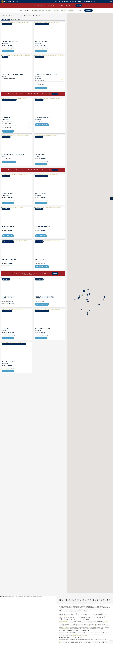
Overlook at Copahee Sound (12, 74)
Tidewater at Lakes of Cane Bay (46, 74)
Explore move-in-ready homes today (79, 635)
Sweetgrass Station (42, 329)
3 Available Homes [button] (40, 50)
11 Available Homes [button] (8, 202)
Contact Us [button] (88, 10)
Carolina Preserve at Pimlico (13, 154)
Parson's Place (40, 259)
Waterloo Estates (8, 361)
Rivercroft (6, 329)
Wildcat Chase (40, 193)
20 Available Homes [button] (41, 338)
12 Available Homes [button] (8, 131)
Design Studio (73, 1)
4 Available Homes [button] (7, 50)
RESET (79, 10)
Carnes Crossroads (42, 117)
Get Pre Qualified (88, 1)
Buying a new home (63, 621)
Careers (96, 1)
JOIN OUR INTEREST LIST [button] (41, 124)
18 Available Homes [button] (41, 202)
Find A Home (57, 1)
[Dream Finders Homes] (9, 1)
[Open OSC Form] (111, 198)
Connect (80, 1)
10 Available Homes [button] (41, 164)
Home (21, 10)
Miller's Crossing (41, 41)
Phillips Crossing (8, 297)
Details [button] (79, 5)
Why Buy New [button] (65, 1)
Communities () (5, 19)
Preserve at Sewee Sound (44, 297)
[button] (79, 296)
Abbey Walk (6, 117)
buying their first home (64, 628)
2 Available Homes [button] (7, 338)
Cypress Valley (7, 193)
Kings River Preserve (42, 226)
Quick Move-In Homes (15, 19)
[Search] (111, 1)
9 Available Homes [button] (40, 88)
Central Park (40, 154)
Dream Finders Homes (64, 613)
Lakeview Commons (9, 259)
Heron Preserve (8, 226)
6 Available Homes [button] (40, 235)
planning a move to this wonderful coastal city (96, 625)
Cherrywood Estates (10, 41)
